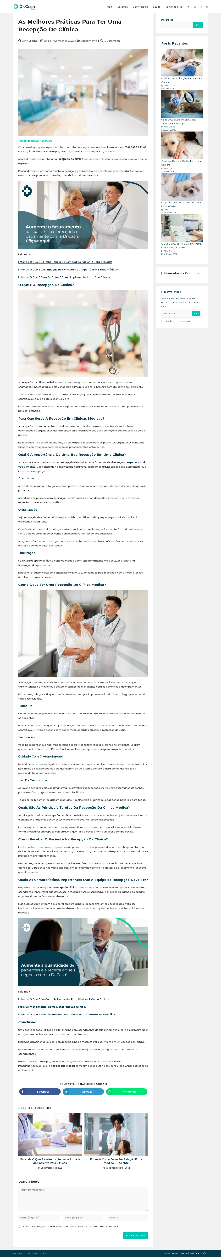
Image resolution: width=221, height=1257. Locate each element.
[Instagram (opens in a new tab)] (201, 7)
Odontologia (180, 1253)
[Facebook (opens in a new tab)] (195, 7)
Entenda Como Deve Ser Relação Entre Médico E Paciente (116, 1161)
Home (167, 1253)
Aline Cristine (29, 40)
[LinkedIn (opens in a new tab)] (206, 7)
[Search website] (188, 7)
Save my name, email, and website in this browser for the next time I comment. (71, 1226)
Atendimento (89, 40)
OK (197, 25)
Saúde (204, 1253)
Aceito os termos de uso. (179, 321)
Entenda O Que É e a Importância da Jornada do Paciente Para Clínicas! (50, 1161)
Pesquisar (167, 19)
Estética (194, 1253)
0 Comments (112, 40)
